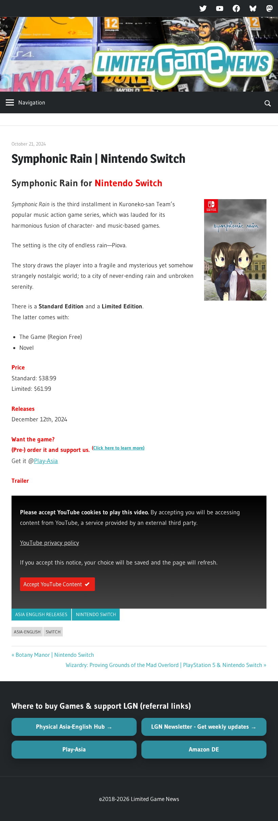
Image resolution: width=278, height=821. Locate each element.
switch (53, 631)
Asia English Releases (41, 614)
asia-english (27, 631)
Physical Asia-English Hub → (74, 726)
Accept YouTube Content (52, 584)
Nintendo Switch (96, 614)
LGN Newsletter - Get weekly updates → (204, 726)
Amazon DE (204, 749)
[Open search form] (268, 102)
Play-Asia (46, 461)
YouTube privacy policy (49, 543)
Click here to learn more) (118, 448)
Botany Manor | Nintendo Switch (55, 654)
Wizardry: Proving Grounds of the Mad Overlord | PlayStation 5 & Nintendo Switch (164, 664)
